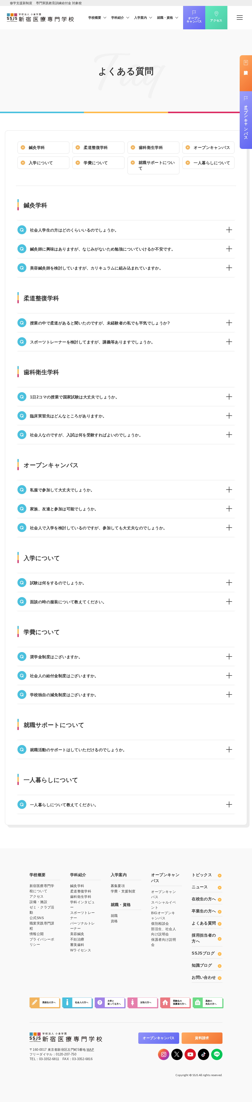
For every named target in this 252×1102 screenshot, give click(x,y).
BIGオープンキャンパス (163, 915)
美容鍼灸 (77, 934)
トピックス (202, 875)
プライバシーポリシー (42, 941)
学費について (96, 163)
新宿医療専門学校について (42, 888)
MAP (90, 1049)
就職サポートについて (157, 165)
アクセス (216, 20)
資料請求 (202, 1038)
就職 (114, 916)
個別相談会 (160, 923)
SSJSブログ (203, 953)
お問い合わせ (204, 977)
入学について (41, 163)
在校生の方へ (204, 899)
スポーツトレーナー (82, 915)
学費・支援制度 (123, 891)
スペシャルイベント (163, 904)
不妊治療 (77, 939)
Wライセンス (80, 950)
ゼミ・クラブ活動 (42, 909)
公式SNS (37, 918)
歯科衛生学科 (151, 147)
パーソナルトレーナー (82, 925)
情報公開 (37, 934)
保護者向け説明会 (163, 942)
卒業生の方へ (204, 911)
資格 (114, 921)
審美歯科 (77, 945)
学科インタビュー (82, 904)
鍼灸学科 (37, 147)
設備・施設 (38, 902)
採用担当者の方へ (204, 938)
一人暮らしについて (212, 163)
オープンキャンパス (194, 20)
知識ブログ (202, 965)
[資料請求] (246, 73)
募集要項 (118, 886)
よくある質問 (204, 923)
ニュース (200, 887)
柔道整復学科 (96, 147)
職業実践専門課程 (42, 925)
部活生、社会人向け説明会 (163, 931)
